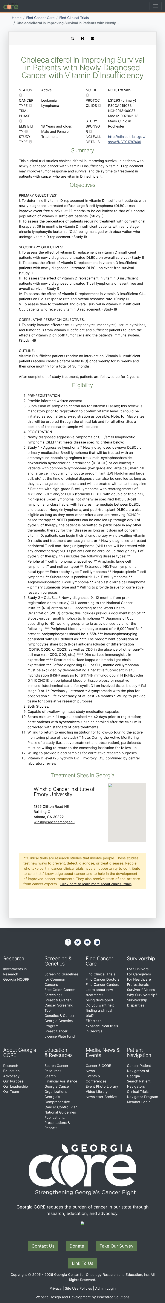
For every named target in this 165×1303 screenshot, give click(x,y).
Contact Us (43, 1246)
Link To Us (82, 1263)
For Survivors (137, 969)
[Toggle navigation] (156, 6)
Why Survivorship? (142, 995)
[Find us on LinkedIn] (97, 942)
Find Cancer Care (40, 18)
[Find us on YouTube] (87, 942)
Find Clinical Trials (74, 18)
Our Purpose (13, 1081)
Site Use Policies (78, 1288)
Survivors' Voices (141, 990)
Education (11, 1071)
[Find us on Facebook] (68, 942)
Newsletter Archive (101, 1097)
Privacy (56, 1288)
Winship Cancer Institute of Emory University (64, 791)
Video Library (97, 1091)
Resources (60, 1055)
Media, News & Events (103, 1052)
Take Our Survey (116, 1246)
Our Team (11, 1091)
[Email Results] (92, 38)
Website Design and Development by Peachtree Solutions (82, 1297)
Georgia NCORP (16, 979)
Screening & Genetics (58, 961)
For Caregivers (139, 974)
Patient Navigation (139, 1052)
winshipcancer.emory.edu (54, 822)
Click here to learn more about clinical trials (95, 884)
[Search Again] (72, 38)
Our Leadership (15, 1086)
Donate (77, 1246)
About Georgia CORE (19, 1052)
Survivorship (141, 958)
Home (16, 18)
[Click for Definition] (20, 95)
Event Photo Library (102, 1086)
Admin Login (105, 1288)
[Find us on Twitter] (77, 942)
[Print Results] (82, 38)
